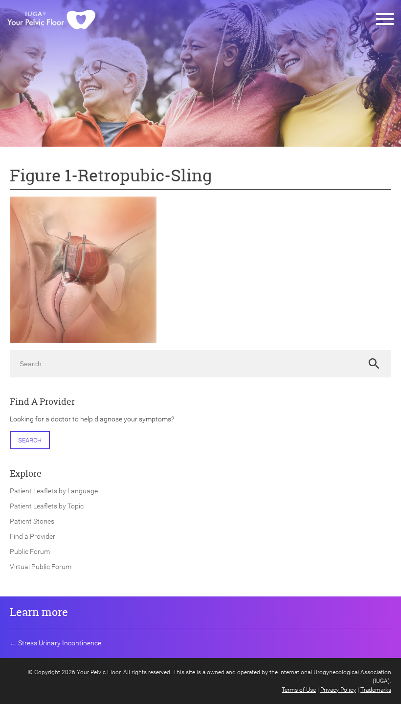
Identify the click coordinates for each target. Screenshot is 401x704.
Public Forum (30, 551)
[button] (385, 19)
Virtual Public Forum (40, 567)
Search (30, 440)
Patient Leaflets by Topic (47, 506)
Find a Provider (32, 536)
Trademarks (375, 689)
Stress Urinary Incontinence (59, 643)
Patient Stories (32, 521)
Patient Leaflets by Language (54, 491)
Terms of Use (299, 689)
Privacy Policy (338, 689)
